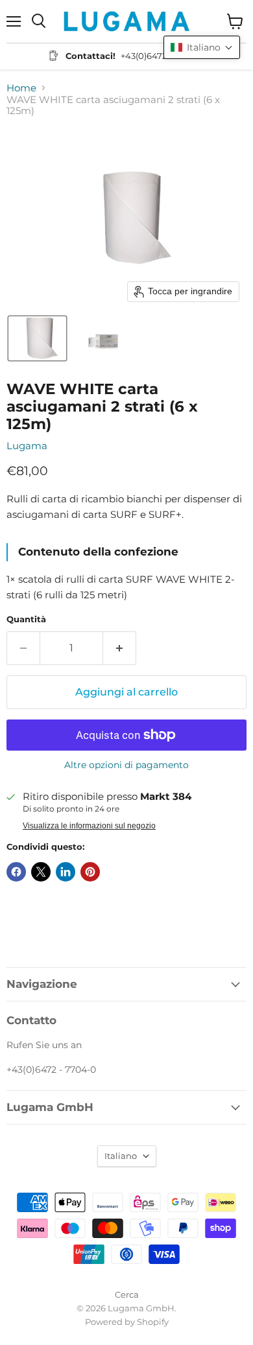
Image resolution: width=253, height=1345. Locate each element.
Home (21, 87)
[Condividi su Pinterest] (90, 872)
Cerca (127, 1294)
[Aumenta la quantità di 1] (119, 648)
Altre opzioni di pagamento (126, 765)
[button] (37, 338)
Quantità (26, 619)
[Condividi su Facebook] (16, 872)
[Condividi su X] (41, 872)
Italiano (120, 1156)
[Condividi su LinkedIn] (65, 872)
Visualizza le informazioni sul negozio (89, 825)
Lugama (26, 445)
